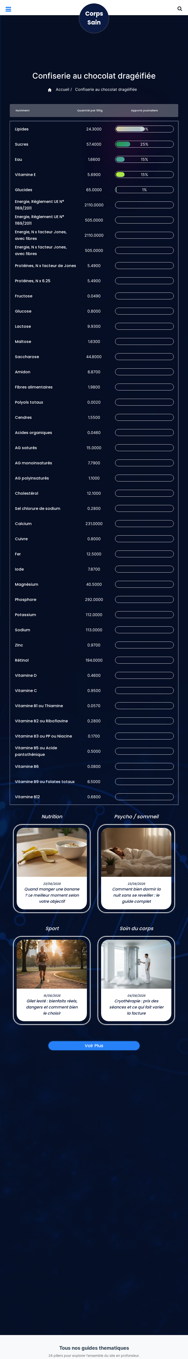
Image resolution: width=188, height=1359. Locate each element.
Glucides (23, 190)
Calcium (23, 524)
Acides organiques (33, 432)
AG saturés (26, 448)
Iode (19, 569)
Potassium (25, 615)
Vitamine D (25, 675)
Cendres (23, 417)
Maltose (23, 341)
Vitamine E (25, 174)
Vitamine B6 (27, 766)
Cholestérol (26, 493)
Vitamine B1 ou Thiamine (39, 706)
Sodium (22, 630)
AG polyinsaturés (32, 478)
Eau (18, 159)
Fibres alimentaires (34, 387)
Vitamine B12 (27, 797)
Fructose (23, 296)
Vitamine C (26, 690)
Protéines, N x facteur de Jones (45, 266)
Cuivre (21, 539)
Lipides (22, 129)
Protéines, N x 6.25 (32, 281)
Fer (18, 554)
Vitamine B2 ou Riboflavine (41, 721)
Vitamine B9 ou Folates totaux (45, 782)
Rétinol (22, 660)
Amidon (22, 372)
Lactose (23, 326)
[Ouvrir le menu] (8, 9)
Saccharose (27, 357)
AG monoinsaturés (33, 463)
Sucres (21, 144)
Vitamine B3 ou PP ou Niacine (43, 736)
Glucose (23, 311)
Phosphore (25, 599)
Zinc (19, 645)
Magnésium (26, 584)
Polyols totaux (29, 402)
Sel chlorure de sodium (37, 508)
